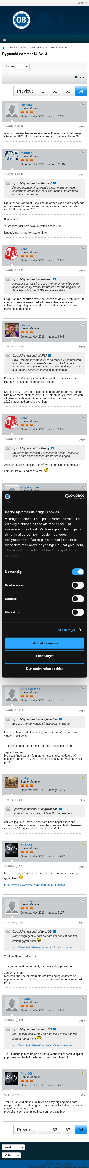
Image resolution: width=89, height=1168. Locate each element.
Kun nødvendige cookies (44, 668)
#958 (82, 1020)
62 (54, 91)
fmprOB (26, 844)
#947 (82, 174)
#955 (82, 800)
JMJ (24, 249)
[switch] (78, 585)
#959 (82, 1095)
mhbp (25, 778)
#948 (82, 270)
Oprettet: (26, 116)
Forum (13, 47)
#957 (82, 922)
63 (67, 91)
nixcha (26, 998)
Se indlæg (54, 183)
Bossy (25, 325)
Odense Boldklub (58, 47)
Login (81, 2)
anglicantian (30, 487)
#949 (82, 347)
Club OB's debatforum (32, 47)
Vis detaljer (66, 630)
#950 (82, 439)
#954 (82, 710)
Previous (25, 91)
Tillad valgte (44, 656)
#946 (82, 126)
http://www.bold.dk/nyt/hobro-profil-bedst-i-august (34, 884)
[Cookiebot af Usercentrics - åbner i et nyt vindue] (65, 496)
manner (26, 152)
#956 (82, 866)
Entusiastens (30, 689)
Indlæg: (52, 116)
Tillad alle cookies (44, 643)
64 (80, 91)
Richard (26, 105)
